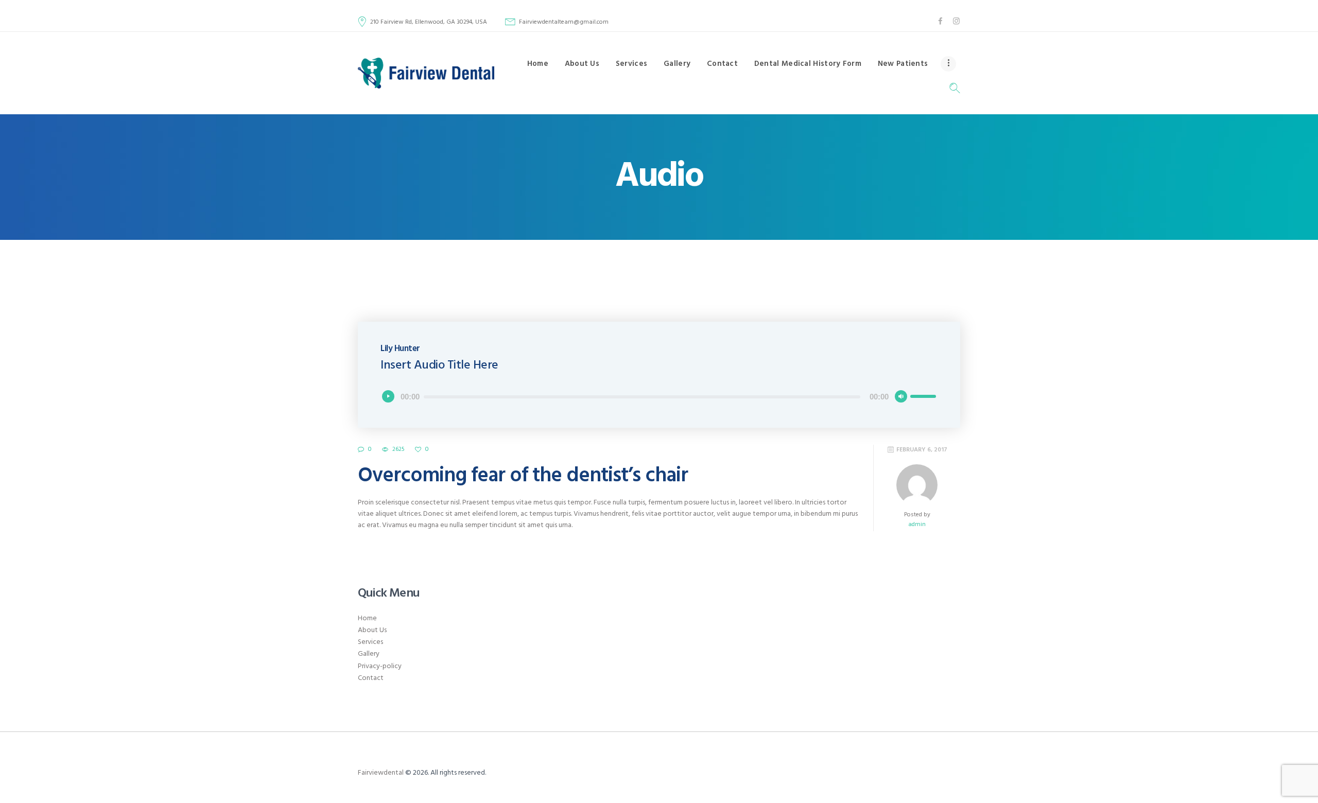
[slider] (923, 395)
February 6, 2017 (921, 450)
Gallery (368, 654)
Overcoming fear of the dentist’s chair (523, 476)
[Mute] (901, 396)
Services (370, 642)
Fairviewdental (381, 773)
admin (917, 524)
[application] (658, 396)
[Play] (388, 396)
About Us (372, 630)
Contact (371, 678)
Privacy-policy (380, 666)
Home (367, 618)
